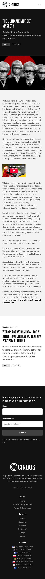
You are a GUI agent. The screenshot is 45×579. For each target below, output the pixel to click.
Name (4, 406)
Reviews (22, 525)
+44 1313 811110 (24, 552)
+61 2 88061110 (24, 568)
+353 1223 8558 (24, 559)
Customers (23, 529)
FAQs (22, 536)
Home (22, 501)
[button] (39, 4)
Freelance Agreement (23, 504)
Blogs (22, 533)
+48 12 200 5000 (24, 556)
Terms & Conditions (22, 508)
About (22, 518)
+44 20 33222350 (24, 549)
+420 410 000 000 (24, 562)
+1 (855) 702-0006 (24, 546)
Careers (22, 522)
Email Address (8, 419)
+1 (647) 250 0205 (24, 565)
